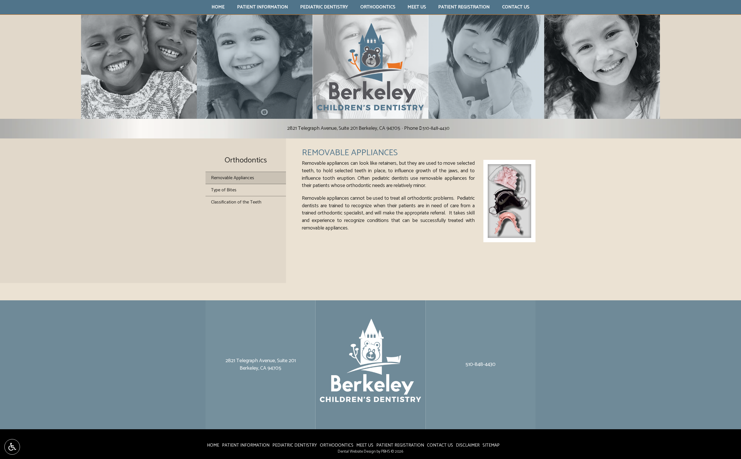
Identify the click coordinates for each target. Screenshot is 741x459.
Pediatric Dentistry (324, 7)
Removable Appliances (232, 178)
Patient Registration (464, 7)
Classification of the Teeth (236, 202)
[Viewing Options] (12, 447)
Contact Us (515, 7)
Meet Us (417, 7)
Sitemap (491, 445)
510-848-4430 (436, 128)
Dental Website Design (357, 451)
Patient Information (262, 7)
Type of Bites (223, 190)
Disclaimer (468, 445)
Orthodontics (377, 7)
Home (218, 7)
